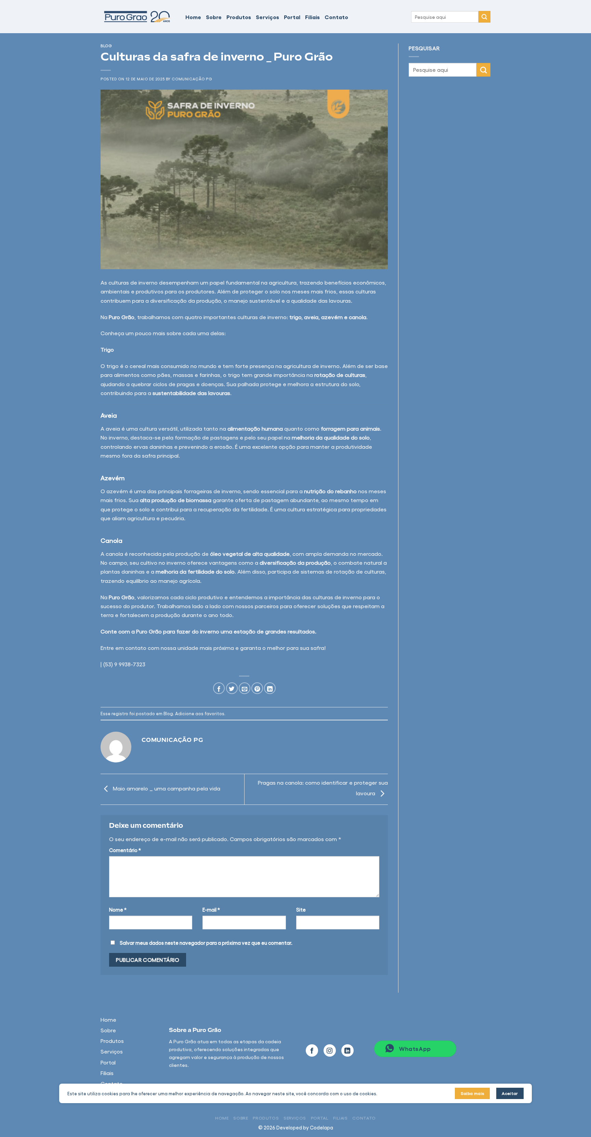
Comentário (125, 850)
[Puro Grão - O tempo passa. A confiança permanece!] (138, 16)
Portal (292, 16)
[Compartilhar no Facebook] (219, 688)
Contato (336, 16)
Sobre (214, 16)
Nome (118, 909)
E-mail (211, 909)
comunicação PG (192, 78)
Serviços (267, 16)
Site (301, 909)
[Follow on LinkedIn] (347, 1050)
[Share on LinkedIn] (270, 688)
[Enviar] (484, 17)
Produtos (238, 16)
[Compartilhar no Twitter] (232, 688)
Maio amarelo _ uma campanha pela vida (165, 788)
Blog (106, 45)
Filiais (312, 16)
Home (193, 16)
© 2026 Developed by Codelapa (295, 1127)
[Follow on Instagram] (330, 1050)
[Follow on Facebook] (312, 1050)
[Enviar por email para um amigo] (244, 688)
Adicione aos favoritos (199, 713)
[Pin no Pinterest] (257, 688)
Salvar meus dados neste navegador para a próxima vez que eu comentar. (206, 943)
